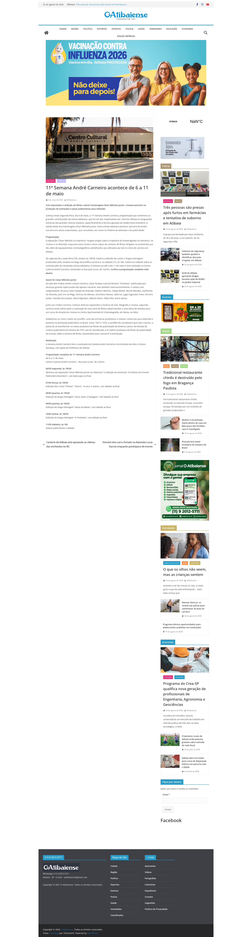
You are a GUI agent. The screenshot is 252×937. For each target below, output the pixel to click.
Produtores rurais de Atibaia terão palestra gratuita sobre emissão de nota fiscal (193, 741)
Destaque (50, 181)
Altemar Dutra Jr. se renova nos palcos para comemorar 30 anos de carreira (193, 607)
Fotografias (150, 878)
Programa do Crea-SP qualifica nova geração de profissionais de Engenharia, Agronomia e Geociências (184, 694)
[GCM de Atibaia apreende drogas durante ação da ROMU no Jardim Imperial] (170, 280)
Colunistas (150, 884)
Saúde (141, 28)
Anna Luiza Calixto (171, 563)
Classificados (117, 915)
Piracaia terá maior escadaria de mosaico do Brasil (194, 444)
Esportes (102, 28)
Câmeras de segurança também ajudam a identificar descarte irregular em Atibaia (193, 256)
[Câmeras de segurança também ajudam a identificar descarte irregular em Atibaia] (170, 258)
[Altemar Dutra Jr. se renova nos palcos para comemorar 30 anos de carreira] (170, 609)
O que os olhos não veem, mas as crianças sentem (184, 572)
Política (87, 28)
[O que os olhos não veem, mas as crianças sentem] (185, 545)
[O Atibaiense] (46, 32)
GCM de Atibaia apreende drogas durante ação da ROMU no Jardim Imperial (193, 278)
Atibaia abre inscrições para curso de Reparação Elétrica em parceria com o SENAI (194, 763)
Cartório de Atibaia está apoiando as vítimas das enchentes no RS (70, 444)
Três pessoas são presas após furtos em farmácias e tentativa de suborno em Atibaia (101, 6)
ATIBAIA (185, 121)
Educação (171, 28)
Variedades (155, 28)
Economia (187, 28)
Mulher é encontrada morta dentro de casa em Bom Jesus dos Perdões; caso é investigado (194, 424)
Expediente (150, 890)
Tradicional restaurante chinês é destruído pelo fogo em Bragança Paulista (182, 380)
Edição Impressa (126, 36)
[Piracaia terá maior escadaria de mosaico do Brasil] (170, 446)
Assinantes (150, 866)
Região (75, 28)
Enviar (168, 809)
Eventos (116, 28)
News (166, 366)
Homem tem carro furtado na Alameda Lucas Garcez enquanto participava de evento (128, 444)
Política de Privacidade (156, 909)
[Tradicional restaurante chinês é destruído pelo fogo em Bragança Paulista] (185, 349)
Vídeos (148, 872)
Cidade (62, 28)
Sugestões (150, 903)
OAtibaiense (72, 200)
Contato (149, 896)
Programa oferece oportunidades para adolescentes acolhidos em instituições (182, 626)
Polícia (129, 28)
